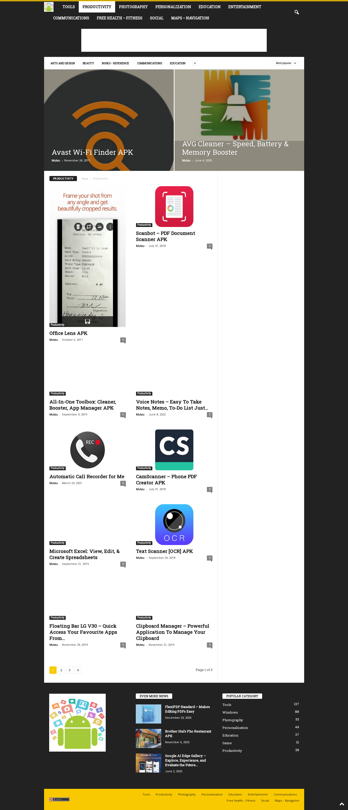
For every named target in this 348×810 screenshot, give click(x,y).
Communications (71, 18)
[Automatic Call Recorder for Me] (87, 449)
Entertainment (244, 6)
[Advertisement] (174, 40)
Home (85, 178)
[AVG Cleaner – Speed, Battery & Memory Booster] (239, 105)
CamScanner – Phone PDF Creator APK (166, 479)
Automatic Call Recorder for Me (86, 476)
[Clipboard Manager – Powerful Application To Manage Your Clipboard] (174, 599)
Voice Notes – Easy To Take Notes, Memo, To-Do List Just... (172, 404)
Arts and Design (62, 63)
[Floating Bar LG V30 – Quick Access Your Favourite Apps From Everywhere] (87, 599)
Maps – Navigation (190, 18)
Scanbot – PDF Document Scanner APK (165, 236)
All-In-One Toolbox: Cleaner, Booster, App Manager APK (82, 404)
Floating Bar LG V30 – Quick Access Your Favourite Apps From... (83, 632)
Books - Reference (115, 63)
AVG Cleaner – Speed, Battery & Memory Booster (235, 148)
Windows (230, 712)
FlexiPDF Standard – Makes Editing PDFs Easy (187, 709)
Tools (69, 6)
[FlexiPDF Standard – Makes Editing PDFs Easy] (148, 714)
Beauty (88, 63)
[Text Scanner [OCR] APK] (174, 524)
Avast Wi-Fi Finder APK (92, 152)
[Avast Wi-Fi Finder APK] (109, 140)
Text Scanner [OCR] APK (164, 551)
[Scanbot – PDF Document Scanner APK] (174, 206)
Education (210, 6)
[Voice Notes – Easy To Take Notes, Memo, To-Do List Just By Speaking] (174, 375)
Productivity (97, 6)
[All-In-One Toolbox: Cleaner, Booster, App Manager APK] (87, 375)
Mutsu (56, 160)
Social (157, 18)
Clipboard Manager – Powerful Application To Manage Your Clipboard (172, 632)
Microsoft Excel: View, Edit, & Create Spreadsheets (84, 554)
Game (227, 743)
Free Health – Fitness (119, 18)
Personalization (173, 6)
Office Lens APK (68, 333)
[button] (296, 12)
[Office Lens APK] (87, 256)
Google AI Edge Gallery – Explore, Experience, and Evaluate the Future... (185, 760)
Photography (133, 6)
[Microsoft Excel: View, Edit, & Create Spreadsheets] (87, 524)
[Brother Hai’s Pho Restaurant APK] (148, 738)
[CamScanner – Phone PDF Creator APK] (174, 449)
